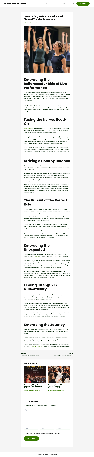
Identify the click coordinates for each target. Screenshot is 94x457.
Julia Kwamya (35, 256)
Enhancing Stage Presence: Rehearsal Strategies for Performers (34, 386)
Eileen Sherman (38, 211)
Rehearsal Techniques (29, 390)
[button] (66, 3)
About (53, 3)
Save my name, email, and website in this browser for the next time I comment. (44, 433)
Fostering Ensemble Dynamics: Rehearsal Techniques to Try (56, 386)
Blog (64, 3)
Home (47, 3)
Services (59, 3)
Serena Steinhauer (28, 128)
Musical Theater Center (15, 3)
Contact (72, 3)
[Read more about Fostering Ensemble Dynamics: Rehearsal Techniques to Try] (59, 374)
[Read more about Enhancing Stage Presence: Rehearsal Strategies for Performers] (35, 374)
